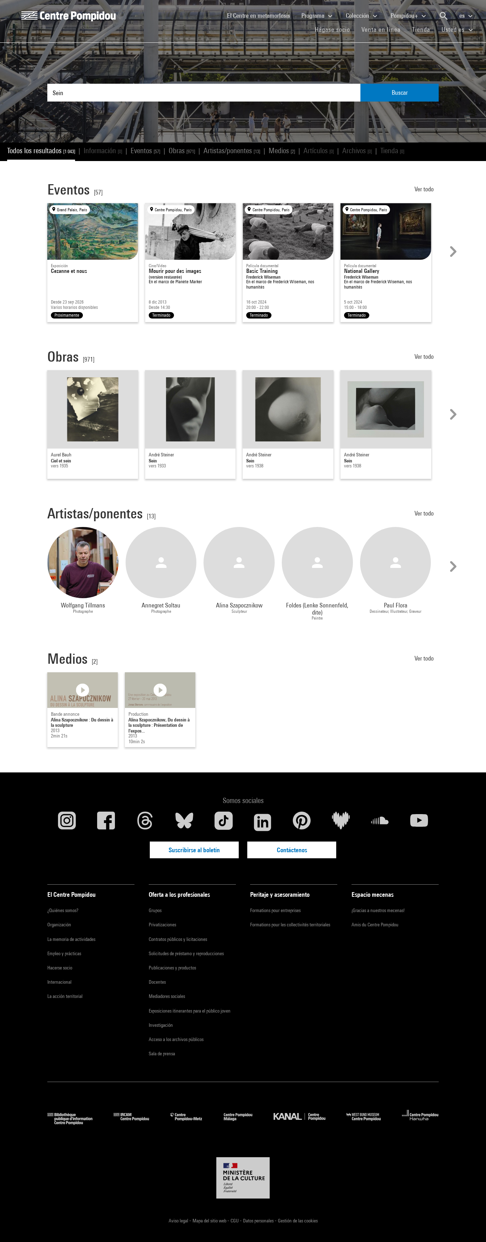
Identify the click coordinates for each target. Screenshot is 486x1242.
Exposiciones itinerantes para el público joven (190, 1011)
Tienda (424, 29)
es (462, 15)
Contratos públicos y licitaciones (178, 939)
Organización (59, 924)
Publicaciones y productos (172, 968)
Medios (282, 150)
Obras (182, 150)
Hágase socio (335, 29)
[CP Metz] (191, 1122)
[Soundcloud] (380, 822)
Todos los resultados (41, 150)
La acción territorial (65, 996)
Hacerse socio (59, 968)
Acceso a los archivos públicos (176, 1039)
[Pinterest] (301, 822)
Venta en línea (381, 29)
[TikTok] (223, 822)
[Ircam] (136, 1122)
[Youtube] (419, 822)
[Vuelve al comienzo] (469, 1225)
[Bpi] (75, 1122)
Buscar (400, 92)
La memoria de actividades (71, 939)
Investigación (161, 1025)
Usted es (454, 29)
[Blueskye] (184, 822)
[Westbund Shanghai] (369, 1122)
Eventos (145, 150)
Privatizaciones (162, 924)
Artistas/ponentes (232, 150)
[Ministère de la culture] (243, 1178)
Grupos (155, 910)
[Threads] (145, 822)
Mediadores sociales (167, 996)
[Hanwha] (420, 1122)
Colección (358, 15)
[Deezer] (340, 822)
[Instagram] (66, 822)
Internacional (59, 982)
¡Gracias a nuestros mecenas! (378, 910)
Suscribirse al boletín (194, 850)
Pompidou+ (405, 15)
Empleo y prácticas (64, 953)
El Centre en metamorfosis (261, 15)
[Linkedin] (262, 822)
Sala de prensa (162, 1053)
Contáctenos (292, 850)
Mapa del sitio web (209, 1220)
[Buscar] (444, 16)
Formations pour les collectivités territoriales (290, 924)
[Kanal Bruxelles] (305, 1122)
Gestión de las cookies (298, 1220)
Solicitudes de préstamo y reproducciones (186, 953)
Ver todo (424, 189)
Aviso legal (179, 1220)
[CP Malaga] (243, 1122)
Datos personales (259, 1220)
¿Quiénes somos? (62, 910)
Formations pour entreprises (275, 910)
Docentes (157, 982)
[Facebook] (106, 822)
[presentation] (452, 251)
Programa (313, 15)
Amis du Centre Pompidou (375, 924)
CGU (235, 1220)
